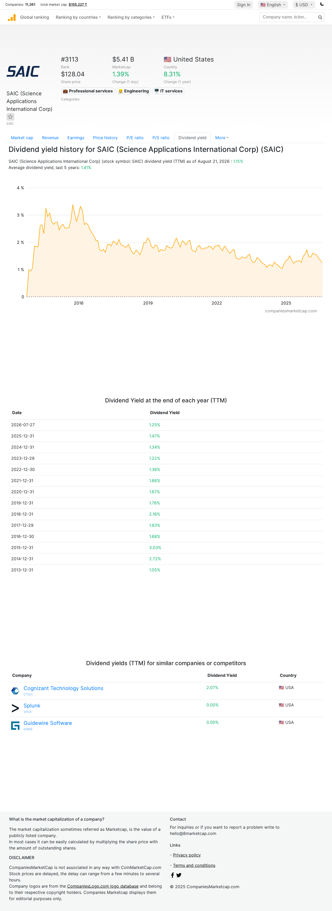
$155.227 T (78, 4)
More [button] (220, 137)
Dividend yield (192, 137)
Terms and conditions (194, 865)
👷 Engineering (133, 90)
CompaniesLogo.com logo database (103, 886)
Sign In (243, 4)
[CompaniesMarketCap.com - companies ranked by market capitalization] (12, 17)
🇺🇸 (270, 4)
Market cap (22, 137)
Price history (105, 137)
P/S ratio (161, 137)
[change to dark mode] (322, 5)
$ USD (302, 4)
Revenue (50, 137)
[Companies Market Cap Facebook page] (172, 876)
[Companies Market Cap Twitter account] (179, 876)
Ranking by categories (130, 17)
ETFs (166, 17)
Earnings (75, 137)
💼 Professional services (88, 90)
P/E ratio (135, 137)
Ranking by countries (77, 17)
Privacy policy (187, 855)
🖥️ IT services (168, 90)
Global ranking (34, 17)
